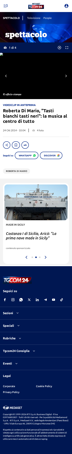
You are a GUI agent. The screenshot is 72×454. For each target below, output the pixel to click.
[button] (36, 6)
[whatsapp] (21, 300)
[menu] (5, 6)
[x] (29, 300)
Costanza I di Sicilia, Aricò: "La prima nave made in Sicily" (31, 235)
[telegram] (45, 300)
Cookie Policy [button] (44, 386)
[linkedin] (37, 300)
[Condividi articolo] (6, 145)
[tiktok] (62, 300)
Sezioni (8, 313)
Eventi (7, 363)
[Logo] (36, 6)
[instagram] (13, 300)
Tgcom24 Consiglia (16, 350)
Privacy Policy (11, 392)
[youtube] (53, 300)
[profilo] (66, 6)
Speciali (8, 325)
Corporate (9, 386)
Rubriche (9, 338)
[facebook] (5, 300)
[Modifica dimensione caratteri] (25, 145)
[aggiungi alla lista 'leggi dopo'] (16, 145)
